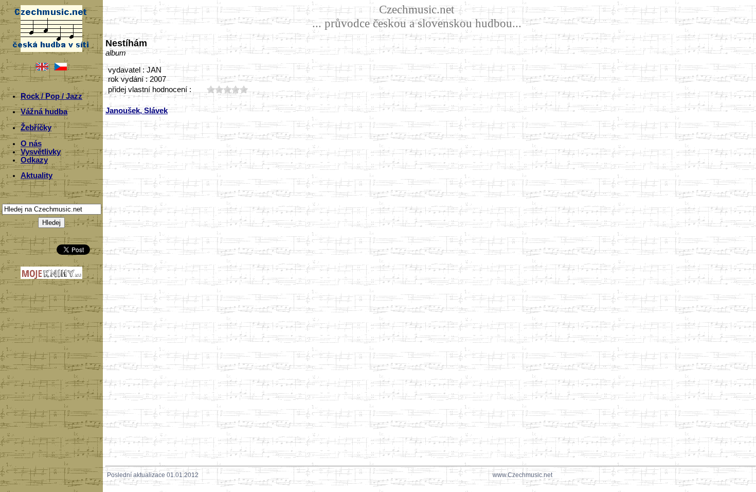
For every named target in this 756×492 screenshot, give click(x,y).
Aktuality (36, 175)
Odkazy (34, 160)
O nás (31, 143)
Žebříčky (36, 128)
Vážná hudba (44, 112)
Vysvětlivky (41, 152)
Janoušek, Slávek (136, 111)
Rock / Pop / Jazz (51, 96)
